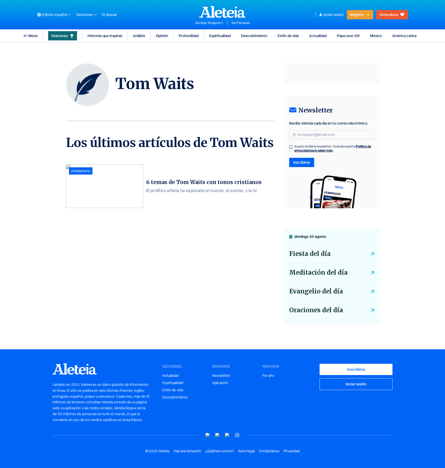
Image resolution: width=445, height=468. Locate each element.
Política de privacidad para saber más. (332, 148)
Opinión (162, 35)
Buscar (111, 14)
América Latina (404, 35)
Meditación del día (318, 272)
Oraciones (59, 35)
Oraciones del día (316, 310)
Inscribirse (301, 162)
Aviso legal (246, 451)
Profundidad (189, 35)
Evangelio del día (316, 291)
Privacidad (292, 451)
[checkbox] (290, 147)
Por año (268, 375)
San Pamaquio (241, 23)
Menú (33, 35)
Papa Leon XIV (348, 35)
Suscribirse (356, 369)
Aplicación (220, 382)
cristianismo (80, 171)
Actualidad (318, 35)
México (376, 35)
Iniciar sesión (333, 14)
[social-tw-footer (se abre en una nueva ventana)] (227, 435)
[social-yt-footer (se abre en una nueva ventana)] (208, 435)
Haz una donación (187, 451)
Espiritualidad (220, 35)
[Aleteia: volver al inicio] (222, 12)
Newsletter (221, 375)
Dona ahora (389, 14)
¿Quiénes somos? (220, 451)
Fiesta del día (310, 254)
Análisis (139, 35)
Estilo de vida (288, 35)
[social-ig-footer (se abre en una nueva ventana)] (237, 435)
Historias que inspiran (105, 35)
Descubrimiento (254, 35)
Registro (357, 14)
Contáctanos (269, 451)
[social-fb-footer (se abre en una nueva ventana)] (217, 435)
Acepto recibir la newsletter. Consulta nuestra (332, 148)
